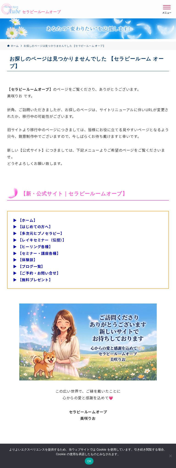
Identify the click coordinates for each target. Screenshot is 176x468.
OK (89, 461)
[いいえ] (170, 456)
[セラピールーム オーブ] (30, 9)
